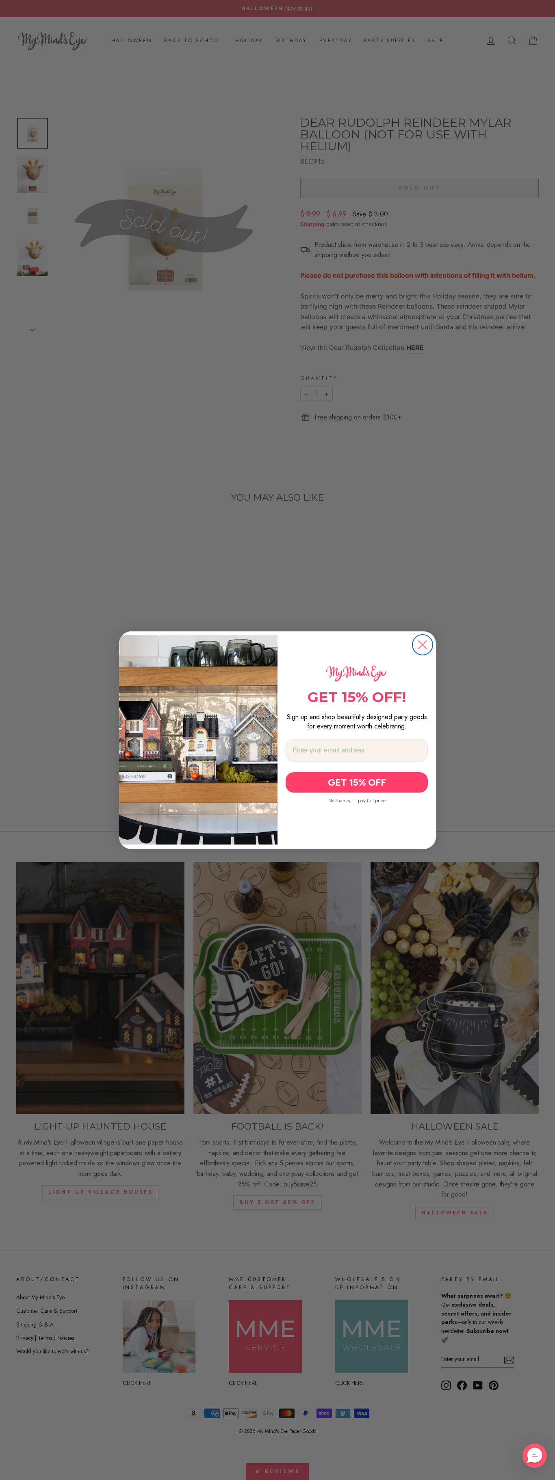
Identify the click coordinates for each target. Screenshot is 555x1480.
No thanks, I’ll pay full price (357, 801)
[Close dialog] (422, 645)
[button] (534, 1455)
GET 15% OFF (357, 782)
